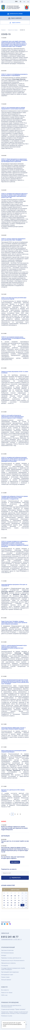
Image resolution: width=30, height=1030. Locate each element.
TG (4, 924)
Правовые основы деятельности (11, 958)
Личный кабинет (6, 979)
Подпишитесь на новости (8, 869)
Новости (4, 987)
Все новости (15, 862)
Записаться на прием (16, 13)
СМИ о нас (4, 995)
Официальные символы (8, 963)
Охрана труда (5, 977)
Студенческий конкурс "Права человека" (13, 1009)
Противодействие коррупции (10, 972)
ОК (7, 924)
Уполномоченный (8, 947)
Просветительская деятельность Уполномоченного (11, 1006)
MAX (10, 924)
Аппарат (3, 955)
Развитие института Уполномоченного (12, 960)
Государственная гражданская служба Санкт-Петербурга (13, 968)
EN (28, 1)
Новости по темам (6, 992)
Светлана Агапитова (7, 950)
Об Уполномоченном (7, 953)
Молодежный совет (7, 974)
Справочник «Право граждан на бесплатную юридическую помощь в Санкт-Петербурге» (14, 1012)
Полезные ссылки (6, 1016)
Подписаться (16, 877)
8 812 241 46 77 (9, 936)
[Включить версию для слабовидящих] (16, 1)
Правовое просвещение (10, 1002)
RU (24, 1)
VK (2, 924)
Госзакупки (4, 965)
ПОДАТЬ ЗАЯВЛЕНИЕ (16, 18)
